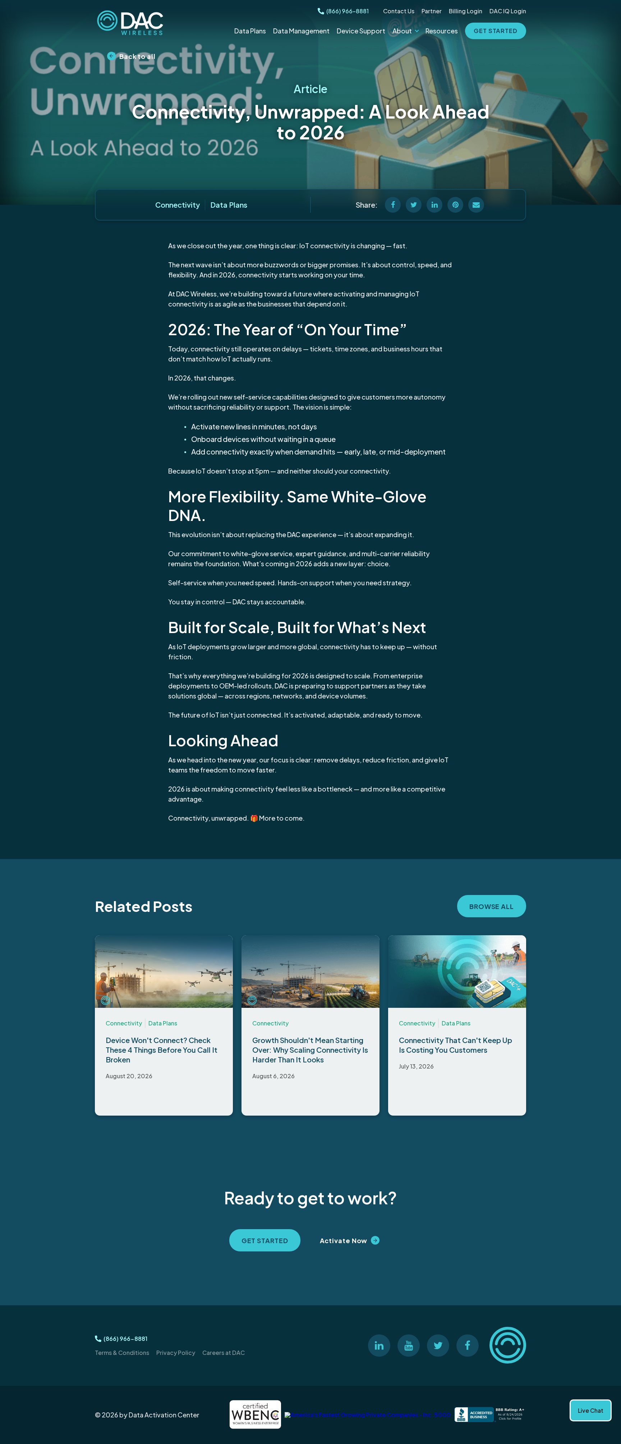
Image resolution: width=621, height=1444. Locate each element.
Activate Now (344, 1240)
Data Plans (250, 31)
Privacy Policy (175, 1352)
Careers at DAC (223, 1352)
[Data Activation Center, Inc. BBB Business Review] (490, 1415)
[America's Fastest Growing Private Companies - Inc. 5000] (368, 1415)
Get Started (496, 30)
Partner (432, 11)
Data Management (301, 31)
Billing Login (465, 11)
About (402, 31)
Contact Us (398, 11)
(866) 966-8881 (347, 11)
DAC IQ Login (507, 11)
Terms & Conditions (122, 1352)
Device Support (361, 31)
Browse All (491, 906)
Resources (442, 31)
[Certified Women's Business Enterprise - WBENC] (255, 1415)
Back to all (137, 56)
